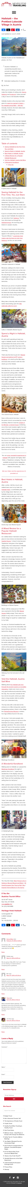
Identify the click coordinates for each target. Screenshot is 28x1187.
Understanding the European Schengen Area (12, 1163)
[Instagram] (18, 1177)
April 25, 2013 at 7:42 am (13, 1000)
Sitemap (6, 1169)
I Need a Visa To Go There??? (12, 1156)
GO (14, 1099)
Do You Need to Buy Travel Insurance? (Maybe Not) (11, 1152)
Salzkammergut (6, 222)
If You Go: (11, 165)
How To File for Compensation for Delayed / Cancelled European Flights (13, 1147)
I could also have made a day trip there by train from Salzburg (12, 238)
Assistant (19, 1183)
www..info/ (7, 904)
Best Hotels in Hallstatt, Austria (14, 153)
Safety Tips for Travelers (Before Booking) (13, 1138)
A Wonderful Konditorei (12, 162)
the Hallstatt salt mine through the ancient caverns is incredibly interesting (14, 687)
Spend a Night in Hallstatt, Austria (15, 151)
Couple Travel (8, 1123)
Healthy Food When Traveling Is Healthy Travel (13, 1127)
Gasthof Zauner (6, 541)
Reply (3, 952)
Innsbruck (13, 94)
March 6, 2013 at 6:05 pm (13, 958)
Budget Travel (8, 1116)
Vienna (24, 92)
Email (3, 1074)
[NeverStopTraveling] (14, 7)
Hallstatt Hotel (6, 489)
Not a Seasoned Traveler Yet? (12, 1118)
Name (3, 1067)
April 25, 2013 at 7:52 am (13, 1020)
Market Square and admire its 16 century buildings (13, 357)
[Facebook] (9, 1177)
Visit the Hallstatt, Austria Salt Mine (15, 160)
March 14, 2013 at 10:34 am (14, 975)
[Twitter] (14, 1177)
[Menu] (14, 12)
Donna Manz (10, 939)
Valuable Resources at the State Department (13, 1159)
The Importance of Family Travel (13, 1121)
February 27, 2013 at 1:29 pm (14, 941)
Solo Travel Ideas (9, 1130)
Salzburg (4, 94)
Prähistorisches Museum (11, 711)
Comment (5, 1047)
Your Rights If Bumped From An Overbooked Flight (13, 1142)
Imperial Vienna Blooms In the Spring (13, 887)
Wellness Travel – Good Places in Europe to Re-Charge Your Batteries (14, 1133)
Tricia (8, 998)
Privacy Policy (8, 1167)
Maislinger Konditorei (8, 769)
